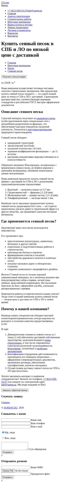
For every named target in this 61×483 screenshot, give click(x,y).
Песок (11, 68)
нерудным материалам (40, 129)
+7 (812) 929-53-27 (17, 10)
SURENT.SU (11, 407)
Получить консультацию (14, 77)
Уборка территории (18, 27)
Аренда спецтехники (19, 16)
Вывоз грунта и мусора (20, 24)
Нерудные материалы (19, 22)
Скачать (5, 402)
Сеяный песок (15, 71)
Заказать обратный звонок (15, 390)
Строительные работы (19, 19)
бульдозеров (14, 348)
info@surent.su (34, 10)
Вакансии (13, 33)
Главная (12, 13)
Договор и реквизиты (19, 30)
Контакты (13, 36)
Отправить (8, 452)
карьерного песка (46, 118)
